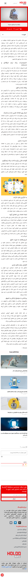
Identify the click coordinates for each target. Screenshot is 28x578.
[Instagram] (19, 522)
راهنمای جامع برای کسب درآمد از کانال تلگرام (17, 392)
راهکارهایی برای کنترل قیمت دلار (20, 371)
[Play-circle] (11, 522)
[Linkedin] (15, 522)
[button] (5, 3)
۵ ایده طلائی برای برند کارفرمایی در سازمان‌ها (17, 412)
